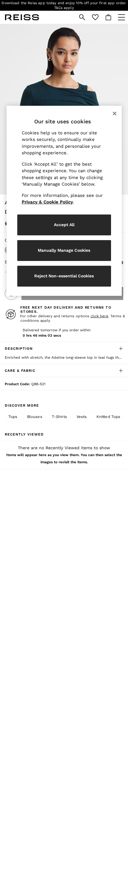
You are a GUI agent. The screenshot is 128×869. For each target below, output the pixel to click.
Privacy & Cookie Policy (47, 202)
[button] (64, 348)
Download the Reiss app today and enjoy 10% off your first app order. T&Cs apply (63, 5)
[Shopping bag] (108, 17)
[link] (82, 17)
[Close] (114, 113)
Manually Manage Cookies (64, 250)
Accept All (64, 224)
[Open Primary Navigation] (121, 17)
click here (99, 316)
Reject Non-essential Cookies (64, 275)
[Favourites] (95, 17)
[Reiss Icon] (22, 17)
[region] (64, 201)
